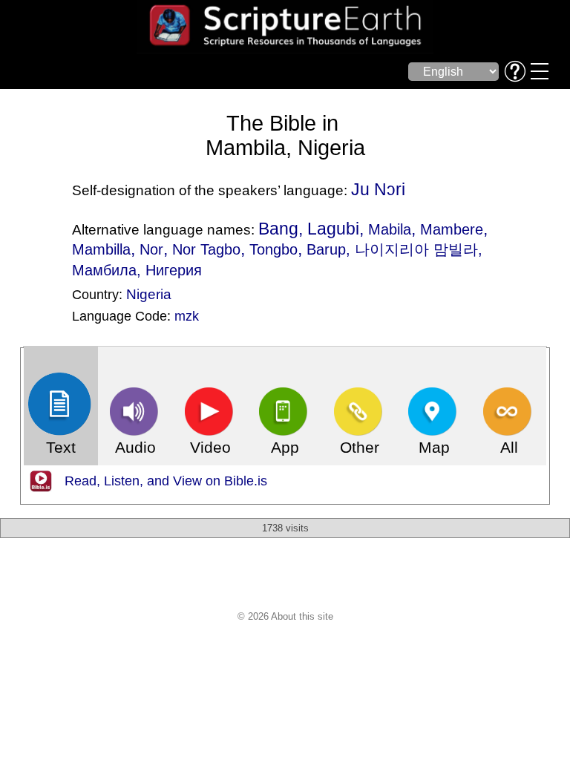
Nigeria (148, 294)
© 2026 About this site (285, 616)
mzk (186, 316)
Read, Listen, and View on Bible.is (166, 481)
